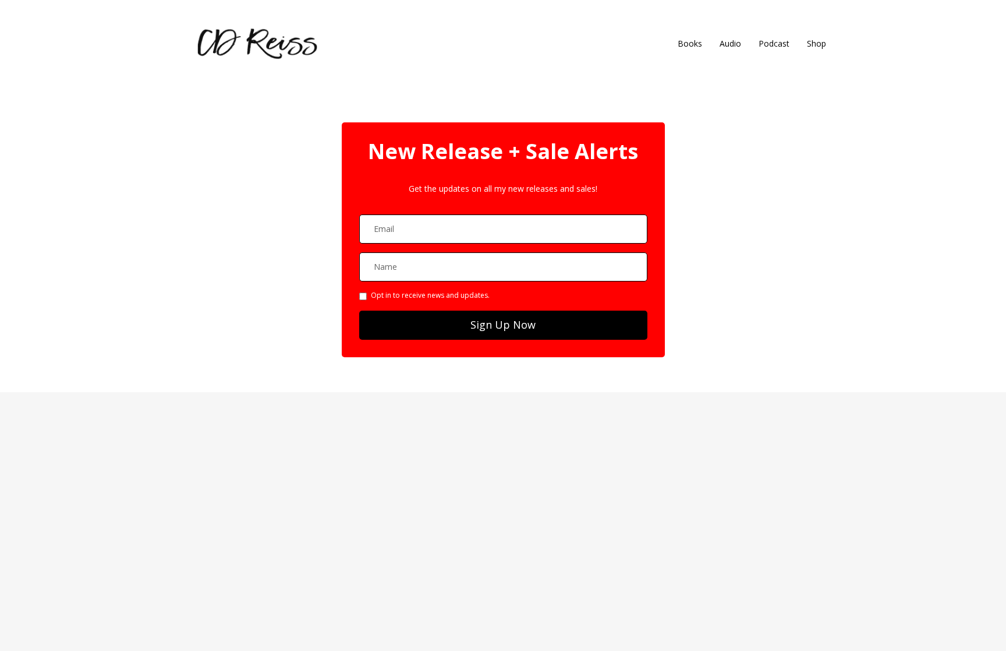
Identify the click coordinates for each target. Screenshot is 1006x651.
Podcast (774, 43)
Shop (816, 43)
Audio (730, 43)
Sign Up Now (503, 325)
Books (690, 43)
